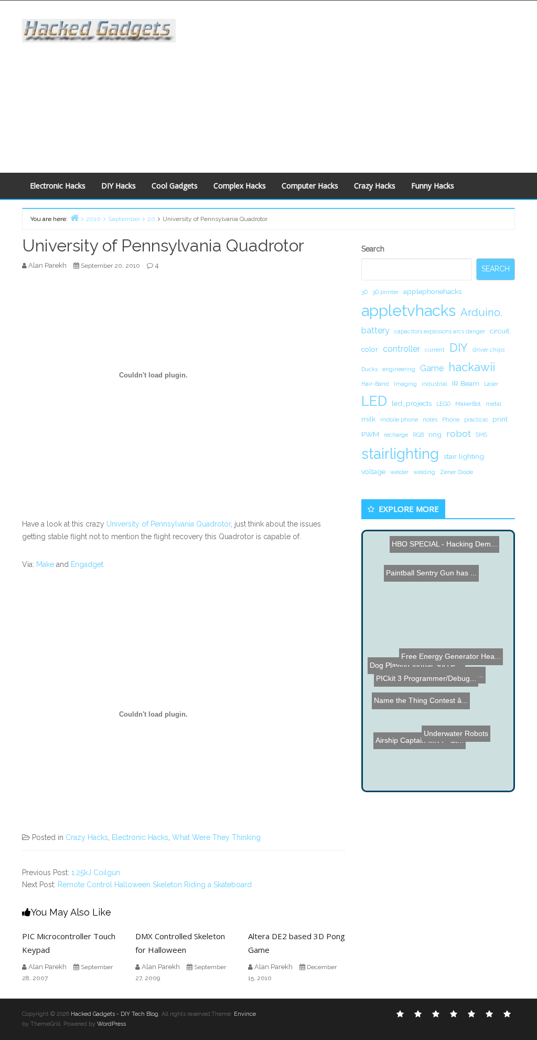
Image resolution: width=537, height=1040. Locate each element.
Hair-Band (375, 384)
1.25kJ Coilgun (95, 872)
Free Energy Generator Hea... (450, 657)
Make (45, 564)
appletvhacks (408, 310)
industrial (434, 384)
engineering (398, 369)
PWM (370, 434)
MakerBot (468, 404)
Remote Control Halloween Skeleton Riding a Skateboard (155, 884)
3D (364, 292)
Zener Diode (456, 472)
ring (435, 434)
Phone (450, 419)
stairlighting (400, 453)
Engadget (87, 564)
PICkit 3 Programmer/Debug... (427, 685)
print (500, 419)
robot (458, 433)
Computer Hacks (310, 186)
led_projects (412, 403)
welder (399, 472)
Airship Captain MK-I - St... (421, 743)
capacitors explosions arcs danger (439, 331)
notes (430, 419)
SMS (481, 435)
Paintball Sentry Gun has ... (429, 598)
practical (476, 419)
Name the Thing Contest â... (422, 704)
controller (401, 349)
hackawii (471, 367)
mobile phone (399, 419)
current (435, 349)
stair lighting (464, 456)
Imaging (405, 384)
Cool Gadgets (175, 186)
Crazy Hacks (374, 186)
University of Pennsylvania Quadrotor (168, 524)
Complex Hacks (239, 186)
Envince (245, 1014)
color (369, 349)
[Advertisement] (363, 84)
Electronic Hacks (57, 186)
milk (368, 419)
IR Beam (465, 383)
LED (374, 401)
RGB (418, 435)
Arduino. (481, 312)
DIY (458, 347)
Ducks (369, 369)
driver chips (488, 349)
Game (432, 368)
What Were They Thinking (216, 837)
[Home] (74, 217)
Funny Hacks (432, 186)
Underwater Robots (456, 734)
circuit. (500, 331)
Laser (491, 384)
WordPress (111, 1024)
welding (424, 472)
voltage (373, 471)
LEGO (443, 404)
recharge (396, 435)
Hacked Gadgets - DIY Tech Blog (114, 1014)
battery (375, 330)
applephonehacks (432, 291)
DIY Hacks (118, 186)
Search (372, 249)
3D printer (385, 292)
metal (493, 404)
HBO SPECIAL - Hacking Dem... (444, 543)
